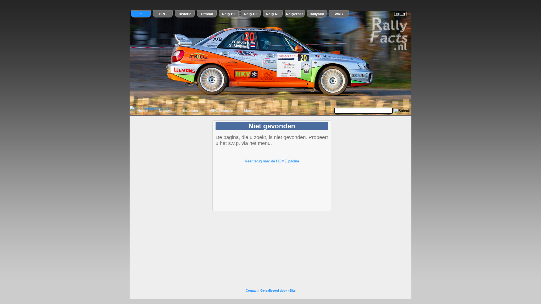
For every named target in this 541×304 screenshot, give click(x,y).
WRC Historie (221, 111)
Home (143, 111)
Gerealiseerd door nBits (278, 290)
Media (249, 111)
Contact (252, 290)
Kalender (190, 111)
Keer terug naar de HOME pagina (272, 161)
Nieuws (165, 111)
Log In (399, 14)
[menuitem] (142, 111)
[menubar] (196, 111)
